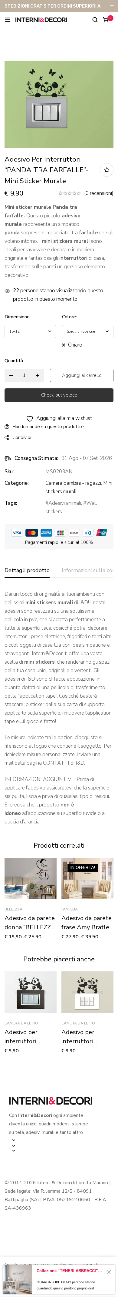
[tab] (27, 570)
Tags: (11, 503)
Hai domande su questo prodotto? (48, 426)
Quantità (14, 360)
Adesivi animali (64, 503)
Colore (69, 316)
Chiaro (75, 344)
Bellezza (13, 909)
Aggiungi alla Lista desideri (106, 170)
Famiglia (69, 909)
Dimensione (18, 316)
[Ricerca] (95, 20)
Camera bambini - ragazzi (73, 483)
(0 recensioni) (98, 193)
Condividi (21, 437)
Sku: (9, 471)
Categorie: (17, 483)
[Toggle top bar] (112, 6)
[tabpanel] (59, 708)
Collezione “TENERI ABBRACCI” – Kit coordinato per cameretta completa (70, 1271)
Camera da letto (21, 1023)
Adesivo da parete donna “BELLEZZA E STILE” (30, 927)
